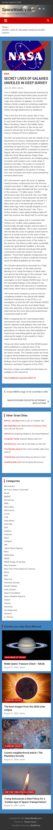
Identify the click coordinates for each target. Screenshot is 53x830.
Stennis (7, 603)
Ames (6, 493)
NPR (6, 575)
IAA (5, 545)
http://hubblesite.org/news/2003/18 (20, 378)
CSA (6, 517)
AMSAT (7, 496)
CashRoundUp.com (12, 462)
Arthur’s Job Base (12, 420)
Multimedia (9, 555)
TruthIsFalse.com (12, 457)
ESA (6, 527)
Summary (8, 606)
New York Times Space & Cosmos (19, 569)
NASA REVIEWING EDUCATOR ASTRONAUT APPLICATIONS (26, 401)
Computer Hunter (12, 439)
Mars (6, 551)
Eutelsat (7, 531)
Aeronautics (9, 486)
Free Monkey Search (13, 449)
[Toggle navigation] (5, 20)
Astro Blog (9, 507)
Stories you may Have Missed (22, 626)
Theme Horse (30, 822)
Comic (7, 514)
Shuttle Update (10, 586)
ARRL (6, 503)
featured (8, 534)
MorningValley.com (12, 426)
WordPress (35, 825)
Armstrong (9, 500)
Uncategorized (10, 610)
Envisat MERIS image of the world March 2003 (27, 392)
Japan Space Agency (13, 548)
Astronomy (9, 510)
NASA (6, 74)
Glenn (6, 538)
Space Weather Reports (14, 596)
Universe (8, 613)
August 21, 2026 (11, 667)
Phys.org (8, 579)
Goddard (8, 541)
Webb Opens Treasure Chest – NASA (24, 663)
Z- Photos (8, 617)
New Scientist (10, 565)
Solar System (10, 589)
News (6, 572)
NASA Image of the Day (14, 562)
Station (7, 600)
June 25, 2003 (10, 88)
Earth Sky (8, 524)
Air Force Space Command (16, 489)
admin (20, 88)
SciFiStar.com (10, 444)
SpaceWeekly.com (18, 9)
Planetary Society (12, 582)
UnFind (7, 434)
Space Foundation (12, 593)
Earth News (9, 520)
